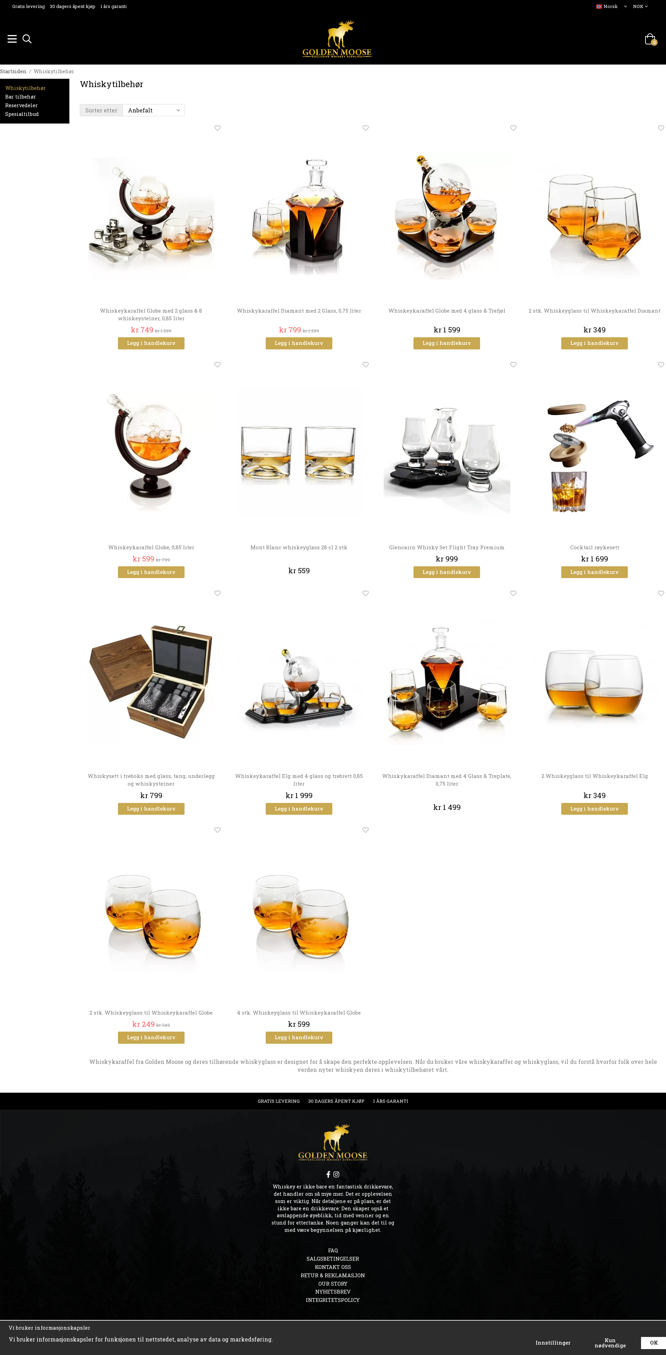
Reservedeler (21, 105)
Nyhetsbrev (333, 1291)
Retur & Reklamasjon (333, 1275)
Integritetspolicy (333, 1300)
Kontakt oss (333, 1267)
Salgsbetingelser (333, 1258)
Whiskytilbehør (25, 88)
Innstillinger (553, 1342)
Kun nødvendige (610, 1342)
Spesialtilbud (22, 114)
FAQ (333, 1250)
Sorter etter (101, 110)
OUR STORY (333, 1283)
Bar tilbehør (20, 96)
